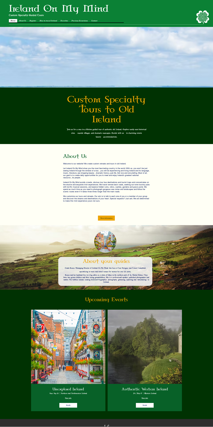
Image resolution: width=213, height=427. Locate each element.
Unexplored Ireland (68, 389)
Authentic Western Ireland (145, 389)
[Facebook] (105, 426)
